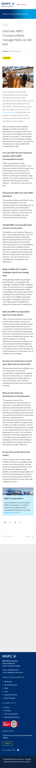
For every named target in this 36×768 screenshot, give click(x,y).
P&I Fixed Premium (10, 685)
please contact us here (12, 512)
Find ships (7, 711)
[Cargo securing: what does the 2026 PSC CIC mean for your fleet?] (18, 562)
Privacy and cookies (23, 762)
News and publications (11, 717)
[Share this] (4, 522)
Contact (6, 707)
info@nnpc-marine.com (15, 672)
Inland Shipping (9, 698)
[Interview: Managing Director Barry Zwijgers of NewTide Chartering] (18, 594)
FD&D (6, 688)
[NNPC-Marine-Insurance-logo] (8, 4)
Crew (5, 691)
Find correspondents (11, 714)
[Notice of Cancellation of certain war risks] (18, 627)
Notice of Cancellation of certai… (17, 638)
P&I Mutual (8, 682)
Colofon (13, 762)
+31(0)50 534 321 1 (13, 670)
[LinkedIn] (18, 750)
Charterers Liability (10, 695)
